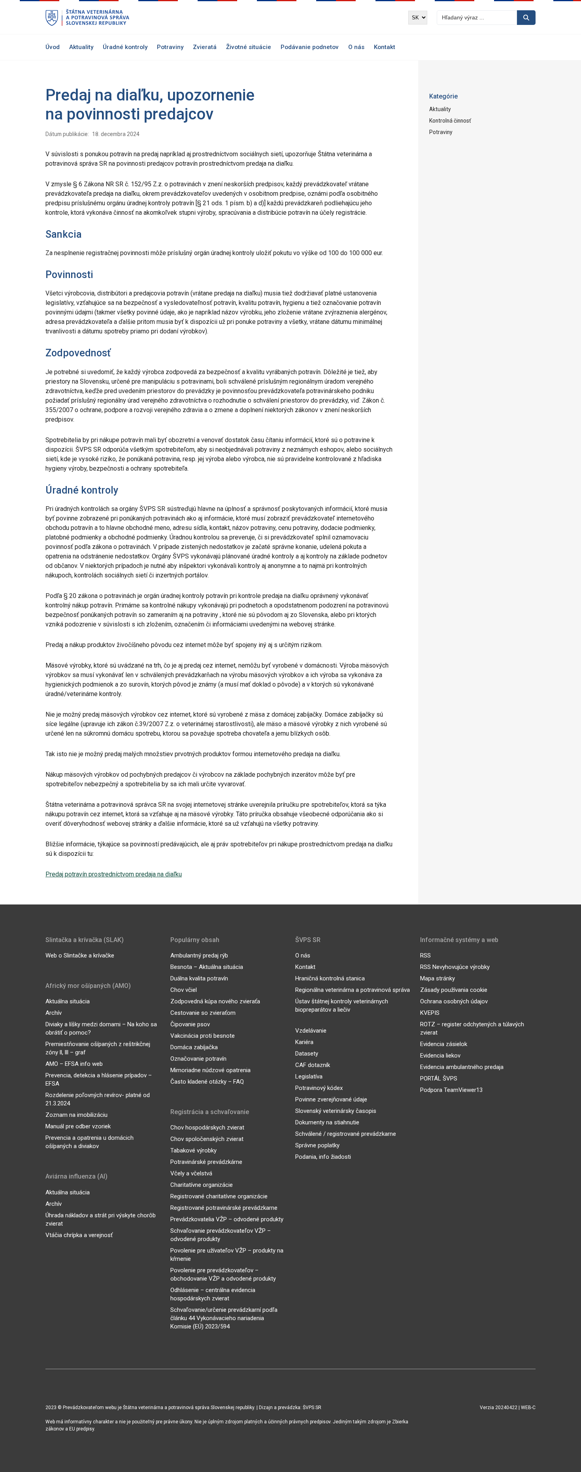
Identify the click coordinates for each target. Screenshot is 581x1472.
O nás (356, 47)
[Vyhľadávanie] (526, 17)
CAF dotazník (312, 1065)
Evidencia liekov (440, 1055)
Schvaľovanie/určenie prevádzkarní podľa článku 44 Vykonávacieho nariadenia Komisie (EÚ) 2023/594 (223, 1318)
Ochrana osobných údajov (454, 1001)
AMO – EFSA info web (74, 1063)
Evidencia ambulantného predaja (462, 1067)
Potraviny (170, 47)
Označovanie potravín (198, 1058)
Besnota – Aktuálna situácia (206, 967)
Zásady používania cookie (453, 989)
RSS (425, 955)
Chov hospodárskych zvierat (207, 1127)
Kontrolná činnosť (450, 120)
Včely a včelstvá (191, 1173)
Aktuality (81, 47)
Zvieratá (205, 47)
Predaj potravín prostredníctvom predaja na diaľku (113, 874)
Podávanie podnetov (310, 47)
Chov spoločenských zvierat (206, 1139)
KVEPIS (430, 1012)
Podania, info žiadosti (323, 1156)
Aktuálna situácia (67, 1001)
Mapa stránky (437, 978)
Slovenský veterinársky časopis (335, 1110)
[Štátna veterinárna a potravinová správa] (87, 17)
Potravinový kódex (319, 1088)
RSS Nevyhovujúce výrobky (455, 967)
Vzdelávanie (310, 1030)
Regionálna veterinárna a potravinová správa (352, 989)
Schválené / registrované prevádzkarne (345, 1133)
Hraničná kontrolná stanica (330, 978)
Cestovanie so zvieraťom (203, 1012)
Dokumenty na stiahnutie (327, 1122)
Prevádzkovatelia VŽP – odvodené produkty (226, 1219)
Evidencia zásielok (443, 1044)
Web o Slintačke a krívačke (79, 955)
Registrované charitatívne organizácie (219, 1196)
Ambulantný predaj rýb (199, 955)
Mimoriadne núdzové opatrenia (210, 1070)
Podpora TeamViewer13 (451, 1090)
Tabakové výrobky (193, 1150)
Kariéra (304, 1042)
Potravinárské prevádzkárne (206, 1161)
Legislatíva (309, 1076)
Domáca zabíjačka (194, 1047)
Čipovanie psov (190, 1024)
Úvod (52, 47)
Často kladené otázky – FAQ (207, 1081)
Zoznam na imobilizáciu (76, 1114)
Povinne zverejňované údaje (331, 1099)
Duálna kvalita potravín (199, 978)
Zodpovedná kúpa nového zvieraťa (215, 1001)
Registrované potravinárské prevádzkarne (223, 1207)
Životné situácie (248, 47)
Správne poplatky (317, 1145)
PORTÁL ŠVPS (438, 1078)
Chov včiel (183, 989)
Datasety (306, 1053)
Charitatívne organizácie (201, 1184)
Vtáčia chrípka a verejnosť (79, 1235)
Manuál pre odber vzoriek (78, 1126)
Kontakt (384, 47)
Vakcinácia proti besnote (202, 1035)
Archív (53, 1012)
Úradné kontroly (125, 47)
